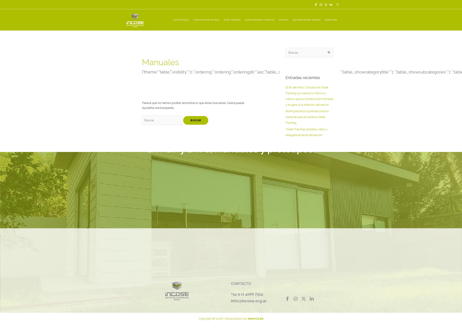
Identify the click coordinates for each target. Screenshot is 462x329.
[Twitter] (325, 4)
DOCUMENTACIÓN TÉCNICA (307, 20)
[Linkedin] (331, 4)
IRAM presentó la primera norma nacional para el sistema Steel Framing (307, 117)
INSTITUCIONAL (181, 20)
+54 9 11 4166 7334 (247, 294)
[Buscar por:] (162, 120)
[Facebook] (315, 4)
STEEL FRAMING (232, 20)
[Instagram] (320, 4)
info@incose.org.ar (249, 301)
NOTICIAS (283, 20)
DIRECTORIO (331, 20)
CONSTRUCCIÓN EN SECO (206, 20)
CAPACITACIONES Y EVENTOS (259, 20)
